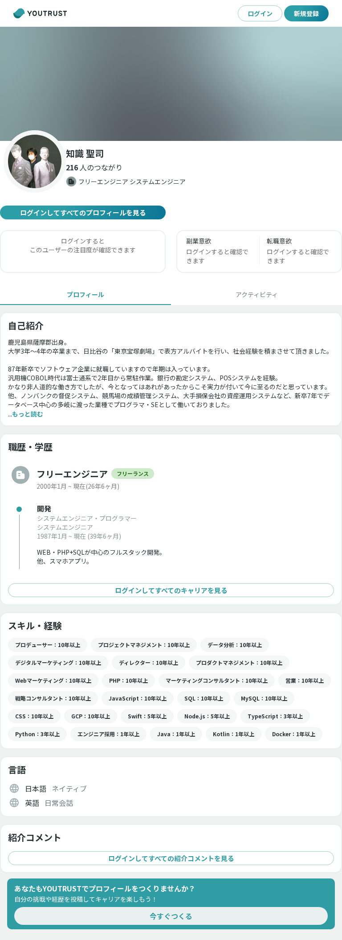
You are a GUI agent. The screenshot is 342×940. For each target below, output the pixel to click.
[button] (171, 84)
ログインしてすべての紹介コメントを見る (171, 858)
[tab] (85, 294)
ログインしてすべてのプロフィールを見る (83, 212)
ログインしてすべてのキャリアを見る (171, 590)
